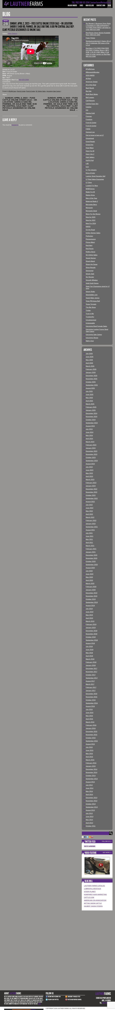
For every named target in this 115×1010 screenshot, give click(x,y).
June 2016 (89, 712)
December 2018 (91, 631)
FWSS (88, 129)
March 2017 (90, 684)
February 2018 (91, 662)
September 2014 (92, 779)
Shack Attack (90, 261)
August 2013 (90, 810)
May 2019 (89, 615)
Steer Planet (90, 891)
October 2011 (90, 826)
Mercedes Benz (91, 204)
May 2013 (89, 820)
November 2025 (91, 379)
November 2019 (91, 596)
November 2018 (91, 634)
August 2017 (90, 681)
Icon (87, 167)
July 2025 (89, 391)
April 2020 (89, 580)
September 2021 (92, 527)
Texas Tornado (91, 304)
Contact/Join (100, 5)
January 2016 (91, 728)
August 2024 (90, 426)
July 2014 (89, 785)
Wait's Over (90, 341)
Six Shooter (90, 277)
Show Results (90, 267)
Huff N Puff (90, 160)
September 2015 (92, 741)
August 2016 (90, 706)
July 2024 (89, 429)
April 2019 (89, 618)
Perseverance (91, 239)
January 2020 (91, 590)
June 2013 (89, 816)
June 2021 (89, 536)
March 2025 (90, 404)
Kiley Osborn (12, 33)
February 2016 (91, 725)
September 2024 (92, 423)
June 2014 (89, 788)
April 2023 (89, 476)
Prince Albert (90, 242)
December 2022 (91, 489)
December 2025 (91, 375)
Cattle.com (89, 897)
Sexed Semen (91, 258)
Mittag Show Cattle (93, 903)
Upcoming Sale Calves (53, 91)
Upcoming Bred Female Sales (96, 326)
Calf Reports (90, 100)
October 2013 (91, 804)
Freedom (89, 119)
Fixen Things (90, 38)
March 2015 (90, 760)
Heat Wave (90, 148)
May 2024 (89, 435)
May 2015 (89, 753)
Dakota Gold (90, 113)
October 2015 (91, 738)
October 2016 (91, 700)
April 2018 (89, 656)
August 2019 (90, 605)
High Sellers (90, 5)
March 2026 (90, 366)
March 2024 (90, 442)
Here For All (90, 151)
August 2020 (90, 568)
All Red (88, 78)
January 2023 (91, 486)
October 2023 (91, 457)
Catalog (88, 107)
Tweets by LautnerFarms (89, 846)
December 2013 (91, 798)
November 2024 (91, 416)
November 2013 (91, 801)
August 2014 (90, 782)
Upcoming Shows (92, 338)
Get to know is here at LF (95, 135)
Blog (109, 5)
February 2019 (91, 624)
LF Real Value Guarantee (95, 179)
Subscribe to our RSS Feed (74, 997)
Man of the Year (91, 198)
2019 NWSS (90, 75)
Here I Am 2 (90, 154)
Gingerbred (90, 138)
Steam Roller (90, 291)
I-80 (87, 163)
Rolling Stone (90, 252)
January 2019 (91, 627)
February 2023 (91, 483)
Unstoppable (90, 323)
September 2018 (92, 640)
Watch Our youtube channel (75, 999)
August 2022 (90, 501)
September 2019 (92, 602)
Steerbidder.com (91, 295)
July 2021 (89, 533)
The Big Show (91, 307)
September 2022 (92, 498)
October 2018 (91, 637)
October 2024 (91, 420)
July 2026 (89, 353)
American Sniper (92, 82)
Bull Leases (90, 97)
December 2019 (91, 593)
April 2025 (89, 401)
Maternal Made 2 (92, 201)
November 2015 (91, 735)
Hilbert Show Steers (93, 906)
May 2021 (89, 539)
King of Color (90, 173)
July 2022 (89, 505)
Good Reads (90, 141)
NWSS (88, 226)
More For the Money (93, 214)
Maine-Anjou (90, 195)
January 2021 (91, 552)
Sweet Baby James (92, 298)
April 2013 (89, 823)
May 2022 (89, 511)
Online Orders (72, 5)
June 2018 (89, 649)
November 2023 (91, 454)
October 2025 (91, 382)
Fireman (89, 116)
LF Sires (89, 182)
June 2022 (89, 508)
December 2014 (91, 769)
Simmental (89, 271)
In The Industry (91, 170)
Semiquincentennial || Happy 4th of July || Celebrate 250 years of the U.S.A (98, 43)
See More (106, 852)
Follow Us (106, 841)
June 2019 (89, 612)
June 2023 (89, 470)
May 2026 (89, 360)
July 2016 (89, 709)
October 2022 (91, 495)
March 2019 (90, 621)
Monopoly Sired (91, 211)
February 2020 (91, 587)
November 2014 (91, 772)
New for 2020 (90, 217)
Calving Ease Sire (92, 104)
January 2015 (91, 766)
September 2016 (92, 703)
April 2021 (89, 542)
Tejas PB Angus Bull (93, 301)
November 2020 (91, 558)
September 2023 (92, 461)
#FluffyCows (12, 91)
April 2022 (89, 514)
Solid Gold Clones (92, 283)
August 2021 (90, 530)
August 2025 (90, 388)
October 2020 (91, 561)
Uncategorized (91, 320)
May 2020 (89, 577)
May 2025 (89, 398)
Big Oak (88, 91)
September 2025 (92, 385)
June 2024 (89, 432)
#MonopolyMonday (92, 72)
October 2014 (91, 775)
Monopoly (89, 208)
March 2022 (90, 517)
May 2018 (89, 653)
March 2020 (90, 583)
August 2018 (90, 643)
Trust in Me (90, 314)
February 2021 (91, 549)
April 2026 (89, 363)
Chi (87, 110)
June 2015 (89, 750)
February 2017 (91, 687)
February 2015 (91, 763)
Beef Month (90, 88)
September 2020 (92, 564)
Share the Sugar (91, 264)
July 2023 (89, 467)
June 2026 (89, 357)
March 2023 (90, 479)
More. (39, 1004)
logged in (15, 125)
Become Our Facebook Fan (54, 997)
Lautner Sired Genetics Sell (95, 176)
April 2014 (89, 794)
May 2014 (89, 791)
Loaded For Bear (92, 185)
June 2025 (89, 394)
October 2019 (91, 599)
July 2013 (89, 813)
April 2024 (89, 438)
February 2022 (91, 520)
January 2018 (91, 665)
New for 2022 (90, 220)
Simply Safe (90, 274)
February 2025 (91, 407)
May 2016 (89, 716)
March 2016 (90, 722)
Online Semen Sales (93, 233)
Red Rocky (90, 248)
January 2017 (91, 690)
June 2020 (89, 574)
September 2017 (92, 678)
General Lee (90, 132)
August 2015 (90, 744)
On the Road (90, 230)
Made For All (90, 192)
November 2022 (91, 492)
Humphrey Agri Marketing (95, 894)
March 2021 (90, 546)
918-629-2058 (24, 80)
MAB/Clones (90, 189)
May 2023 (89, 473)
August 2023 (90, 464)
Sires (81, 5)
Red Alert (89, 245)
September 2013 (92, 807)
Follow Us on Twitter (53, 999)
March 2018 (90, 659)
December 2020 (91, 555)
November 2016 (91, 697)
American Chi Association (95, 900)
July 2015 (89, 747)
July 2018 (89, 646)
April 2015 (89, 757)
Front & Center (21, 91)
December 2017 (91, 668)
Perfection (89, 236)
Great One (89, 145)
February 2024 (91, 445)
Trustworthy (90, 317)
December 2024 (91, 413)
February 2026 (91, 369)
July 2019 (89, 609)
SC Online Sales (41, 91)
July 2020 (89, 571)
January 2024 (91, 448)
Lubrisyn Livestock (92, 889)
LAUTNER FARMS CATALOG (94, 886)
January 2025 (91, 410)
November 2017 (91, 672)
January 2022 (91, 524)
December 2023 (91, 451)
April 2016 (89, 719)
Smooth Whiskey (92, 280)
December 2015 (91, 731)
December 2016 (91, 694)
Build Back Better (92, 94)
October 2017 (91, 675)
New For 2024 (91, 223)
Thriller (88, 310)
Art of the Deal (91, 85)
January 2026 (91, 372)
